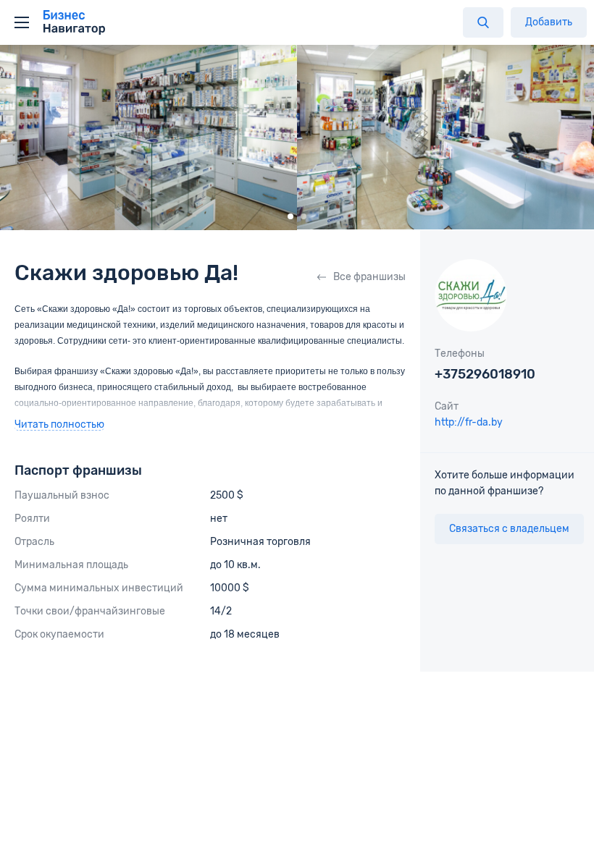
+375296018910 (485, 374)
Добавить (548, 22)
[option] (148, 137)
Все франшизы (369, 277)
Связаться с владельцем (509, 529)
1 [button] (290, 216)
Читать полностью (59, 425)
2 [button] (303, 216)
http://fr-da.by (469, 422)
